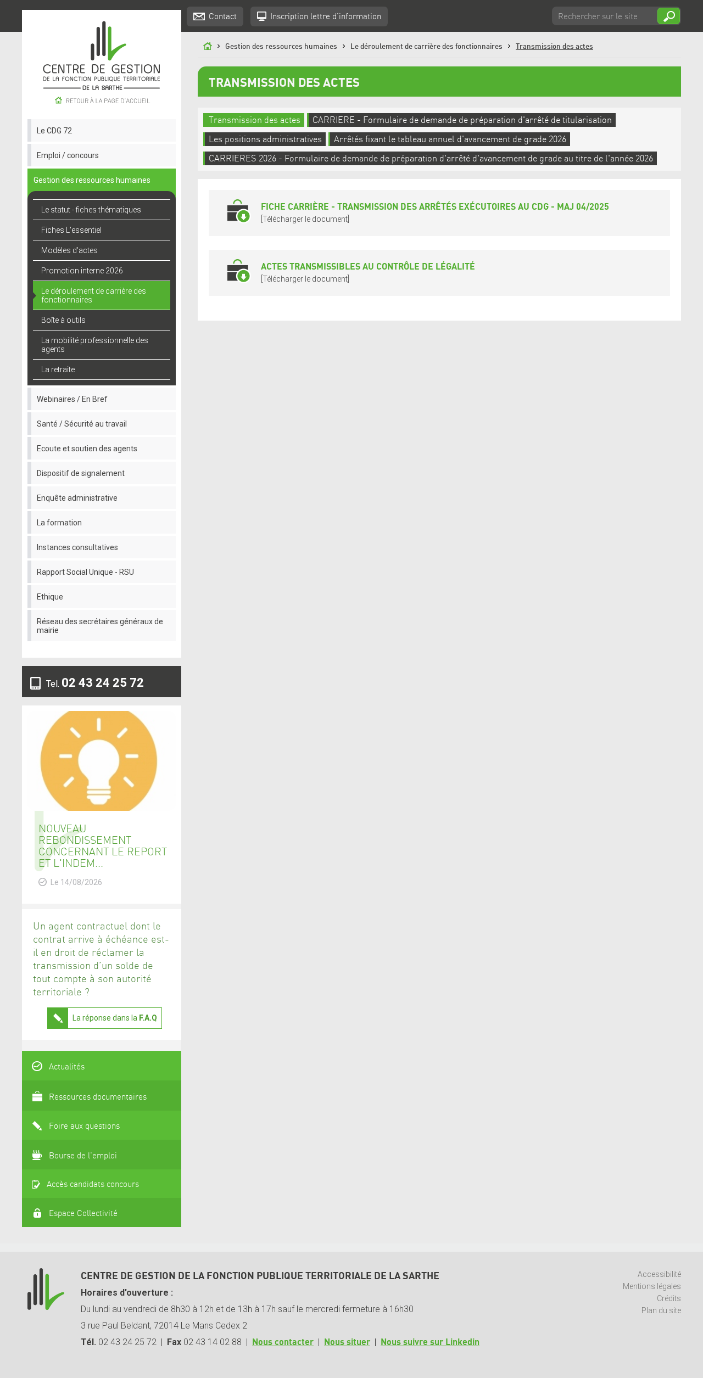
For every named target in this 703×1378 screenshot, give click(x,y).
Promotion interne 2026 (82, 270)
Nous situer (347, 1342)
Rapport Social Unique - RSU (85, 572)
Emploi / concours (68, 155)
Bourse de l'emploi (83, 1156)
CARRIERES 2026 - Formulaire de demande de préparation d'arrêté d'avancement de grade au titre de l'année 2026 (431, 159)
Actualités (67, 1067)
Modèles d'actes (69, 250)
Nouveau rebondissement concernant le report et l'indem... (102, 847)
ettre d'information (325, 17)
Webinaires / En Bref (72, 399)
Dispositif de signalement (81, 473)
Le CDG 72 (54, 130)
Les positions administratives (265, 139)
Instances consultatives (77, 547)
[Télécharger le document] (435, 212)
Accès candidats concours (93, 1184)
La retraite (58, 369)
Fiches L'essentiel (71, 230)
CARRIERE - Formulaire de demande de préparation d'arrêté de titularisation (462, 120)
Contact (223, 17)
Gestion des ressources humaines (92, 180)
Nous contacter (283, 1342)
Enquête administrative (77, 498)
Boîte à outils (63, 320)
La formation (59, 522)
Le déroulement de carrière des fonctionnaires (93, 295)
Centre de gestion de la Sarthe (102, 64)
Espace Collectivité (83, 1213)
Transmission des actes (554, 47)
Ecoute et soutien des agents (87, 448)
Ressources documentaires (98, 1097)
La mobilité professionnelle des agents (94, 345)
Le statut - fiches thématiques (91, 209)
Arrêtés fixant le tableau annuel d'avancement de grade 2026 (450, 139)
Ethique (50, 596)
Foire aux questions (84, 1126)
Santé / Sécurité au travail (82, 423)
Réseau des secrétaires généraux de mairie (100, 626)
